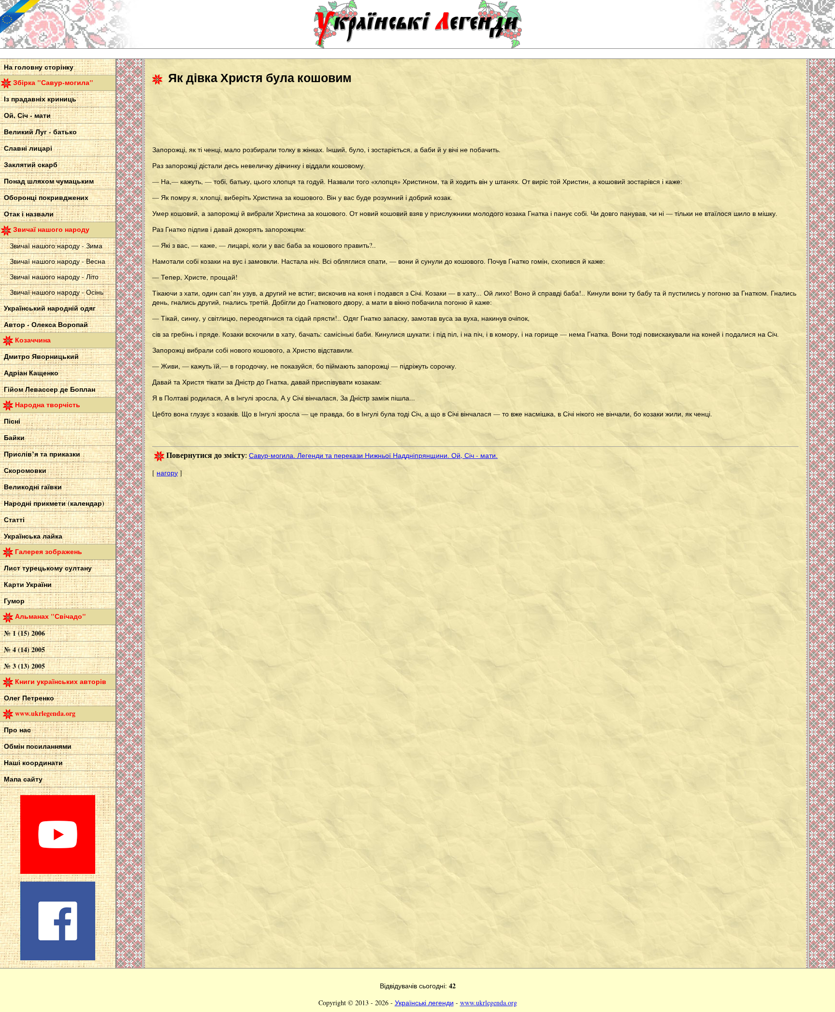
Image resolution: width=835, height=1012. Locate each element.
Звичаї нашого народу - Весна (57, 261)
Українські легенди (424, 1002)
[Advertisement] (328, 116)
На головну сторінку (38, 67)
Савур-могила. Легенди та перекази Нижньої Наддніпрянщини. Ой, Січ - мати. (373, 455)
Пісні (12, 421)
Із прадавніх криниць (40, 99)
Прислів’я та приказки (42, 454)
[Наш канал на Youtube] (57, 871)
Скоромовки (25, 470)
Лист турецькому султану (48, 568)
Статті (14, 519)
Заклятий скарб (31, 164)
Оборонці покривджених (46, 197)
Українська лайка (33, 536)
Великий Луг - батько (40, 132)
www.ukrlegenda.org (488, 1002)
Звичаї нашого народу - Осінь (56, 292)
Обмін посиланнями (38, 746)
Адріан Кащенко (31, 373)
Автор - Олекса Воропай (46, 324)
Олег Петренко (29, 698)
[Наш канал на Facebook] (57, 957)
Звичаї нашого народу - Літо (54, 276)
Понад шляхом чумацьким (49, 181)
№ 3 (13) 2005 (24, 666)
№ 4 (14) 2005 (24, 649)
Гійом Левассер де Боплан (49, 389)
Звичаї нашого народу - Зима (56, 245)
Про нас (17, 730)
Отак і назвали (29, 214)
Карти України (28, 584)
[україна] (72, 24)
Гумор (14, 601)
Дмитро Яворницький (41, 356)
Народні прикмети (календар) (54, 503)
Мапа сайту (23, 779)
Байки (14, 437)
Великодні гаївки (33, 487)
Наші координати (33, 762)
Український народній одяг (50, 308)
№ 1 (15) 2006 (24, 633)
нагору (167, 472)
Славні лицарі (28, 148)
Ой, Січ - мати (27, 115)
